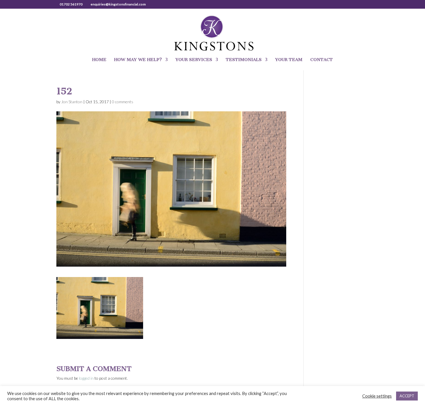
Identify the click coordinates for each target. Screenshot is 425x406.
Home (99, 60)
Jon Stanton (71, 101)
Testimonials (244, 60)
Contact (321, 60)
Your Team (288, 60)
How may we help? (138, 60)
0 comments (122, 101)
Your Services (193, 60)
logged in (86, 378)
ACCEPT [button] (407, 396)
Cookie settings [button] (377, 396)
